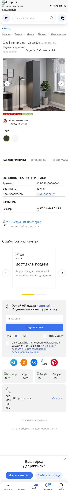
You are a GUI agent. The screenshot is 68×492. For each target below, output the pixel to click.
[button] (28, 294)
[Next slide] (61, 83)
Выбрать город (49, 475)
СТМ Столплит (45, 194)
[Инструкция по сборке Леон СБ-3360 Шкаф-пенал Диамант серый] (34, 224)
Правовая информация (34, 420)
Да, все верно (19, 475)
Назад (7, 28)
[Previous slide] (7, 83)
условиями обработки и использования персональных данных (34, 349)
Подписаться (34, 327)
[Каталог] (6, 18)
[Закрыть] (64, 459)
